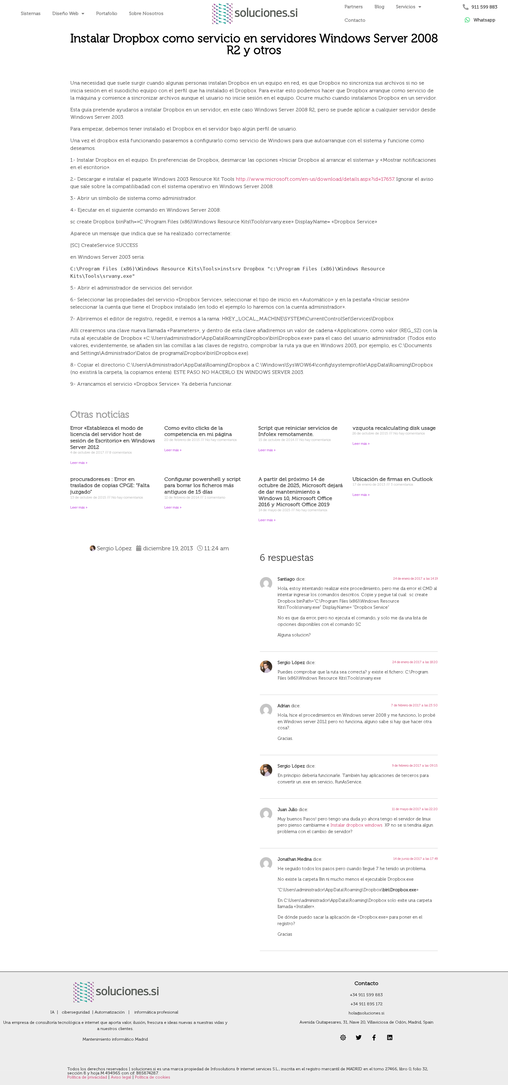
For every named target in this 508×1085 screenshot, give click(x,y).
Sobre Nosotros (146, 13)
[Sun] (343, 1037)
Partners (354, 6)
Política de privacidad (87, 1077)
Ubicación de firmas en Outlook (392, 479)
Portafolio (106, 13)
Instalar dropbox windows (357, 825)
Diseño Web (65, 13)
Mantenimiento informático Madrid (115, 1039)
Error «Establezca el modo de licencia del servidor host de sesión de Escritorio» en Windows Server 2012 (112, 437)
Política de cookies (152, 1077)
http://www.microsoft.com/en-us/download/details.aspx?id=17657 (315, 179)
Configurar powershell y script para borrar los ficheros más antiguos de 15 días (202, 485)
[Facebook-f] (374, 1037)
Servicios (405, 6)
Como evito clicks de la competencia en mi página (198, 431)
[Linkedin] (389, 1037)
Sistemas (31, 13)
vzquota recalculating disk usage (394, 428)
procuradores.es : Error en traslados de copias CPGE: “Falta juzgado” (110, 485)
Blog (379, 6)
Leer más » (78, 463)
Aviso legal (121, 1077)
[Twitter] (358, 1037)
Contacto (355, 20)
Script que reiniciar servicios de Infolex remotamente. (297, 431)
